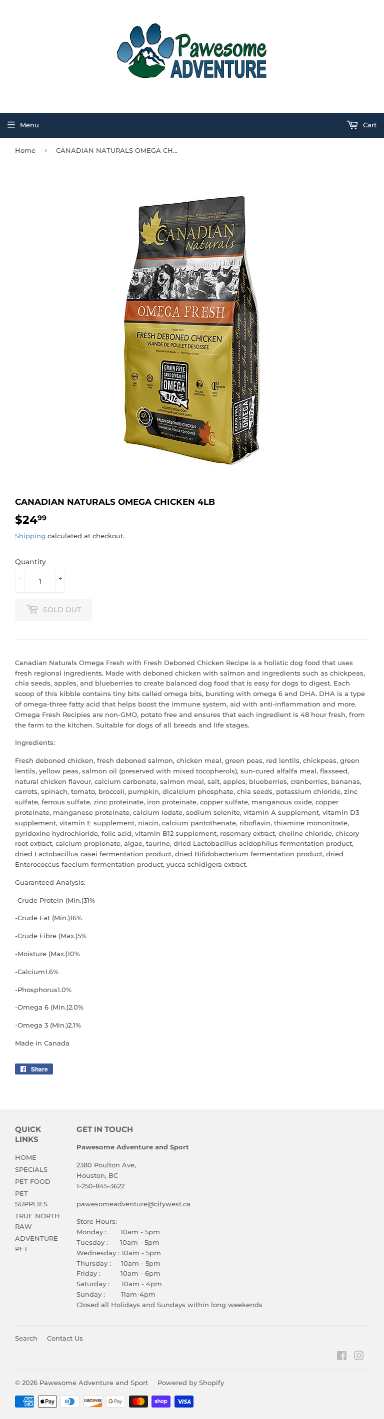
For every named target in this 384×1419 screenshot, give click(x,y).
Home (25, 150)
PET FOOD (32, 1181)
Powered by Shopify (191, 1383)
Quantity (30, 561)
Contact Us (65, 1338)
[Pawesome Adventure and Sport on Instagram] (359, 1357)
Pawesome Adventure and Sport (94, 1383)
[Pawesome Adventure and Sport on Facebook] (341, 1357)
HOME (25, 1157)
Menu (29, 125)
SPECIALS (31, 1169)
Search (26, 1338)
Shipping (30, 536)
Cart (368, 125)
